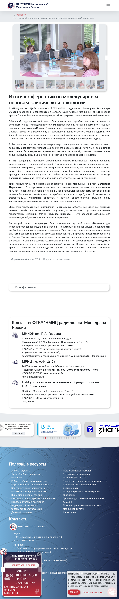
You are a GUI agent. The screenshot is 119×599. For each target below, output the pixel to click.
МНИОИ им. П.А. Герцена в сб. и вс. (14, 591)
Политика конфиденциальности (28, 491)
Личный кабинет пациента (25, 474)
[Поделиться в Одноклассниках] (76, 259)
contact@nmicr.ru (31, 356)
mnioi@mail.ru (83, 356)
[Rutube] (108, 464)
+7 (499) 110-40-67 (32, 398)
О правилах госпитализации (26, 509)
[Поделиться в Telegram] (83, 259)
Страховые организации (76, 474)
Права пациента (72, 477)
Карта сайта (69, 512)
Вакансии (16, 477)
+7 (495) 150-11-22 (32, 349)
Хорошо (74, 592)
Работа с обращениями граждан (29, 481)
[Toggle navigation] (108, 6)
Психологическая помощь (77, 470)
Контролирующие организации (28, 488)
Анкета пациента (20, 470)
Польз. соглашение (92, 592)
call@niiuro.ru (28, 401)
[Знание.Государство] (59, 429)
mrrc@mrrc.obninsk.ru (33, 376)
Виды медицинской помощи (27, 495)
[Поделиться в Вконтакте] (72, 259)
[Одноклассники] (97, 464)
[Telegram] (87, 464)
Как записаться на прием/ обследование (33, 498)
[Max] (103, 464)
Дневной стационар (22, 512)
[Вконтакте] (92, 464)
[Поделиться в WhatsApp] (79, 259)
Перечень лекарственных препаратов (32, 484)
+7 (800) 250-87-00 (32, 373)
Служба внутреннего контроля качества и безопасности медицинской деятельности (85, 484)
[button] (12, 57)
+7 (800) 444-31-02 (32, 352)
